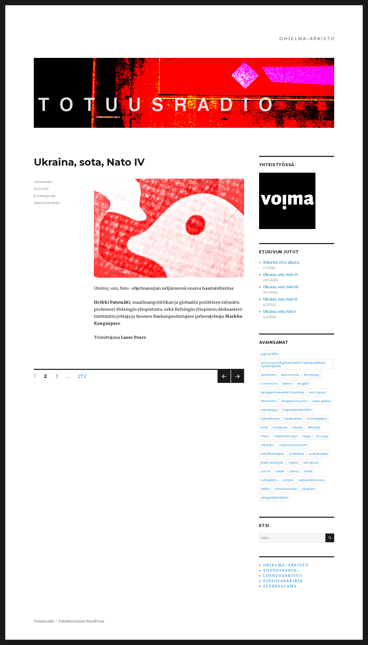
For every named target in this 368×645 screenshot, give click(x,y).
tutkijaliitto (269, 480)
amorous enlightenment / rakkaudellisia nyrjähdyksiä (293, 364)
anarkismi (268, 375)
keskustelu (293, 418)
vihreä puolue (286, 489)
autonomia (290, 375)
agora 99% (269, 354)
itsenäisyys (269, 410)
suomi (266, 471)
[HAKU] (329, 537)
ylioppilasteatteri (274, 497)
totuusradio (43, 182)
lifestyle (314, 427)
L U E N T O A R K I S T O (282, 576)
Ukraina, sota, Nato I (279, 311)
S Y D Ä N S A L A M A (279, 586)
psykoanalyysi (272, 462)
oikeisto (267, 445)
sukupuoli (311, 462)
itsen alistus (321, 401)
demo (287, 383)
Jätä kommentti (47, 203)
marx (265, 436)
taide (280, 471)
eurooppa (317, 392)
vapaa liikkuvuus (311, 480)
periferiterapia (272, 454)
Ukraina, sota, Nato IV (89, 162)
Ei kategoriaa (44, 196)
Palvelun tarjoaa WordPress (81, 621)
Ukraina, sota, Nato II (280, 299)
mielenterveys (285, 436)
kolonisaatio (317, 418)
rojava (293, 462)
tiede (308, 471)
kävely (297, 427)
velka (265, 489)
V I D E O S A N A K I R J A (282, 581)
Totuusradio (44, 621)
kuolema (280, 427)
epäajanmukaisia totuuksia (282, 392)
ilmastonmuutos (294, 401)
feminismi (268, 401)
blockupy (311, 375)
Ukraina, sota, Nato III (280, 287)
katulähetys (270, 418)
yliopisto (308, 489)
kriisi (264, 427)
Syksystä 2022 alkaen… (282, 262)
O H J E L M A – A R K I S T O (306, 38)
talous (294, 471)
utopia (288, 480)
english (303, 383)
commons (269, 383)
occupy (322, 436)
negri (306, 436)
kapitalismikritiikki (297, 410)
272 (83, 376)
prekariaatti (318, 454)
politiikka (296, 454)
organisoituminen (293, 445)
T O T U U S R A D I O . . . (281, 570)
